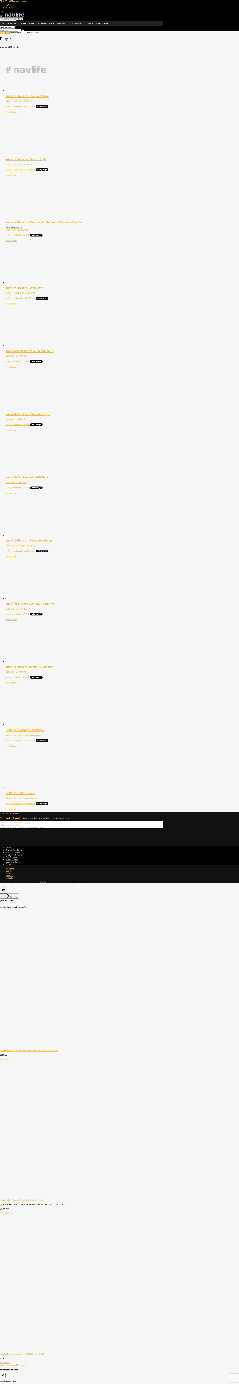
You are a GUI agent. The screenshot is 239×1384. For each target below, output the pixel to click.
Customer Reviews (14, 862)
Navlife (43, 882)
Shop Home (5, 32)
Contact (89, 23)
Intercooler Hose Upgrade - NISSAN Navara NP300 (22, 1354)
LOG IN (8, 5)
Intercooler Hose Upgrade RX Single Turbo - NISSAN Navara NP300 (29, 1050)
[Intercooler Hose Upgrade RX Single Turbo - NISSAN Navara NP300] (69, 1048)
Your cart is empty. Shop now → (13, 1365)
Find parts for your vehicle (11, 19)
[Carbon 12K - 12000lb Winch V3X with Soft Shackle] (69, 1198)
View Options (11, 112)
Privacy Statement (13, 852)
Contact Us (10, 864)
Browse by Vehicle (46, 23)
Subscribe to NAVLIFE (9, 813)
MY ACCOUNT (12, 7)
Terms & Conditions (14, 850)
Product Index (102, 23)
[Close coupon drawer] (3, 1375)
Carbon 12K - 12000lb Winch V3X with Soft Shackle (22, 1200)
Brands (32, 23)
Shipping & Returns (14, 855)
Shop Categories (8, 23)
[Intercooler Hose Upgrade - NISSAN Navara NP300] (69, 1351)
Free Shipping (11, 857)
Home (23, 23)
